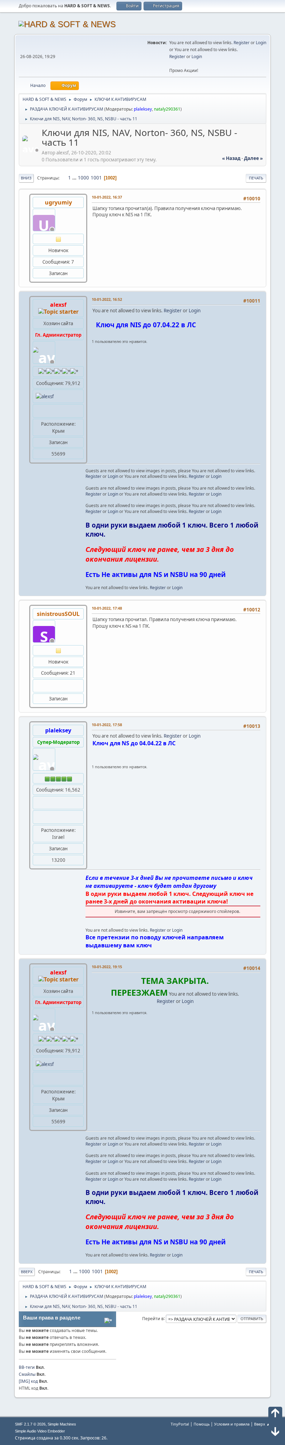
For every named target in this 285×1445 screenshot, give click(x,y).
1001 (96, 178)
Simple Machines (62, 1424)
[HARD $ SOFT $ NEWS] (38, 817)
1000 (83, 178)
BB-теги (27, 1367)
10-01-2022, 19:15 (107, 966)
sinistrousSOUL (58, 614)
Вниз (26, 177)
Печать (256, 177)
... (75, 178)
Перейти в (153, 1318)
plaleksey (143, 109)
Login (261, 43)
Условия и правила (232, 1424)
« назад (231, 158)
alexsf (58, 304)
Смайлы (27, 1374)
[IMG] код (28, 1381)
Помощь (202, 1424)
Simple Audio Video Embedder (40, 1431)
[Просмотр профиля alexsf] (31, 150)
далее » (253, 158)
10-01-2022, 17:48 (107, 608)
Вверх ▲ (262, 1424)
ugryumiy (58, 202)
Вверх (27, 1271)
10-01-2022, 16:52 (107, 299)
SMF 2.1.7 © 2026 (30, 1424)
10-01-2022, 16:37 (107, 197)
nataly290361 (167, 109)
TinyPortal (180, 1424)
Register (242, 43)
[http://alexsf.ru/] (38, 411)
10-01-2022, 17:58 (107, 724)
